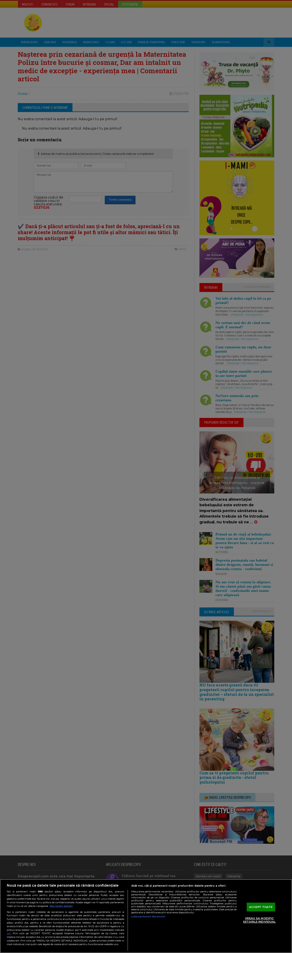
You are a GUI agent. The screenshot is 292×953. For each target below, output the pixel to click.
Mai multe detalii (61, 906)
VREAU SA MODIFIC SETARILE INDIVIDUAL (259, 920)
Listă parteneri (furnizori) (148, 916)
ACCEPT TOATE (261, 907)
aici (9, 933)
